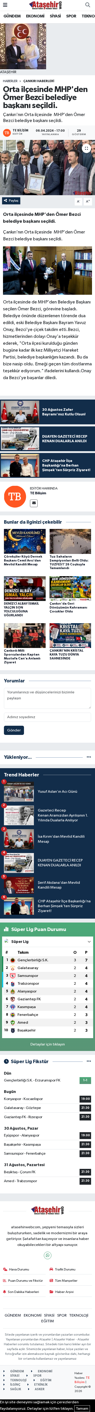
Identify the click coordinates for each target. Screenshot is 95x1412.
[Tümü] (89, 757)
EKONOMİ (35, 16)
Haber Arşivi (64, 1292)
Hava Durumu (19, 1269)
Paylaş (13, 200)
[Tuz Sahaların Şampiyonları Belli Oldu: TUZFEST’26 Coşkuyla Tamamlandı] (70, 541)
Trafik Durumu (65, 1269)
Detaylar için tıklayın (47, 1044)
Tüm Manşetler (66, 1280)
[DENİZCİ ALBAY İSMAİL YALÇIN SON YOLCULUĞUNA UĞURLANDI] (25, 588)
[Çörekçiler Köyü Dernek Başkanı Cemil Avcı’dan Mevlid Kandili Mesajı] (25, 541)
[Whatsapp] (47, 1255)
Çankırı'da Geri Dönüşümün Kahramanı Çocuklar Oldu (68, 607)
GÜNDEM (12, 16)
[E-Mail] (34, 503)
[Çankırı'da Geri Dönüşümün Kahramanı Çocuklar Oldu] (70, 588)
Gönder (14, 730)
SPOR (71, 16)
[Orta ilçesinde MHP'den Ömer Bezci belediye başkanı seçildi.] (47, 167)
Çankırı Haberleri (38, 81)
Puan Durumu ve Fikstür (25, 1280)
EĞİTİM (47, 1321)
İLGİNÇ (14, 1384)
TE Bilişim (38, 493)
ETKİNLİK (40, 1384)
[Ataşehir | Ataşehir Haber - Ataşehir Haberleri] (45, 5)
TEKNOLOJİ (78, 1315)
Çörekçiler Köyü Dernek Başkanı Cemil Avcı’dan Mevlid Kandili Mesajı (23, 560)
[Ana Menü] (5, 5)
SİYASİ (55, 16)
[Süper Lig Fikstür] (89, 1062)
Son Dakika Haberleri (23, 1292)
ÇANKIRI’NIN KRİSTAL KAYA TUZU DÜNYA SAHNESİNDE (66, 654)
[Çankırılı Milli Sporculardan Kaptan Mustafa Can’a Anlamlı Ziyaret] (25, 635)
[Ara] (87, 5)
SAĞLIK (15, 1389)
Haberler (10, 81)
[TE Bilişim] (15, 496)
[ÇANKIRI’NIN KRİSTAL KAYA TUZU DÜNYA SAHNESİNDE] (70, 635)
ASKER (39, 1389)
